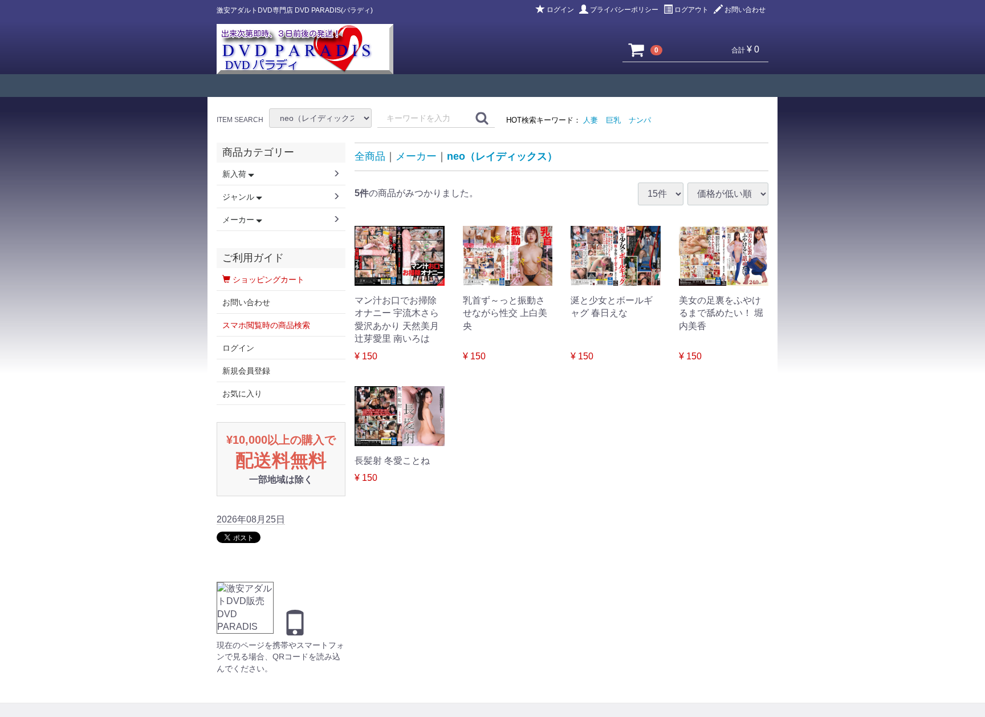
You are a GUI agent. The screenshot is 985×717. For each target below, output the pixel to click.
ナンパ (640, 120)
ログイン (560, 10)
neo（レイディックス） (502, 156)
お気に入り (242, 393)
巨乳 (613, 120)
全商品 (370, 156)
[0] (636, 49)
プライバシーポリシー (624, 10)
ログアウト (691, 10)
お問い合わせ (745, 10)
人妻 (590, 120)
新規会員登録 (246, 370)
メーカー (416, 156)
